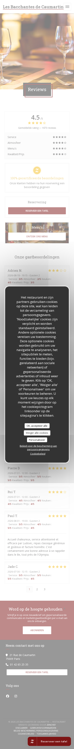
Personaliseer (37, 439)
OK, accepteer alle (37, 425)
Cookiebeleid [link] (37, 453)
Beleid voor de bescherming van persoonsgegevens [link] (38, 447)
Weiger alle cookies (37, 432)
